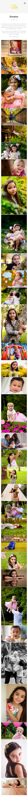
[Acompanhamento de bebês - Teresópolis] (14, 441)
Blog (18, 34)
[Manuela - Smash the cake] (14, 663)
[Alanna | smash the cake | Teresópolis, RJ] (14, 65)
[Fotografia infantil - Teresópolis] (14, 703)
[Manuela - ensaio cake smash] (14, 509)
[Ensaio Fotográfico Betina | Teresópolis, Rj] (14, 48)
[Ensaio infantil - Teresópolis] (14, 578)
